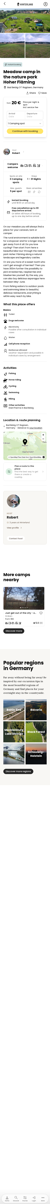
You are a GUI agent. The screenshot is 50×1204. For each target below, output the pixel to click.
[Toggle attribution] (43, 457)
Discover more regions (18, 771)
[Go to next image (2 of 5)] (41, 598)
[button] (25, 442)
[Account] (45, 4)
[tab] (20, 607)
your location (35, 427)
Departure (32, 113)
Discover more (14, 630)
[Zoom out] (43, 439)
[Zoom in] (43, 435)
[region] (23, 598)
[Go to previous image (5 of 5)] (7, 598)
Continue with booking (25, 131)
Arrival (12, 113)
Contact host (16, 538)
